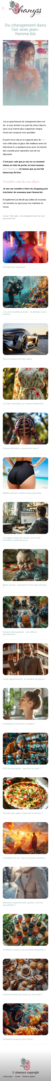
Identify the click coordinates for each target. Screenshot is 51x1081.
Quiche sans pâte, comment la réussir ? (23, 813)
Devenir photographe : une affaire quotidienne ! (20, 633)
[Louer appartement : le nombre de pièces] (25, 659)
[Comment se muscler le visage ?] (25, 704)
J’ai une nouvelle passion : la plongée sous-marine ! (25, 313)
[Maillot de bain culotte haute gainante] (25, 473)
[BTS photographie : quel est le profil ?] (25, 749)
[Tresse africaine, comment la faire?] (25, 428)
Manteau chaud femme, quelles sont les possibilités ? (23, 903)
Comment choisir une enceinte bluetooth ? (24, 949)
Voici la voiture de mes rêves (17, 359)
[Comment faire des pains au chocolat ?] (25, 975)
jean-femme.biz (11, 169)
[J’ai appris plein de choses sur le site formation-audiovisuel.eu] (25, 518)
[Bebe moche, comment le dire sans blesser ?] (25, 565)
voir (43, 140)
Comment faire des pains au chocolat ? (22, 994)
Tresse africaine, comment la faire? (21, 448)
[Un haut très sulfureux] (25, 247)
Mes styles (14, 216)
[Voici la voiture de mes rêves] (25, 339)
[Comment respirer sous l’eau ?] (25, 1019)
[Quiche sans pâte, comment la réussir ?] (25, 793)
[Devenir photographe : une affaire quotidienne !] (25, 612)
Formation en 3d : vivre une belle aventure (24, 858)
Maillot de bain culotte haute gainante (22, 493)
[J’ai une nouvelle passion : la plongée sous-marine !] (25, 292)
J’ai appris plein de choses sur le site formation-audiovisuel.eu (22, 539)
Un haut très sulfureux (14, 267)
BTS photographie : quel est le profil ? (22, 768)
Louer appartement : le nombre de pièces (24, 679)
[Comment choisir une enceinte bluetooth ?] (25, 930)
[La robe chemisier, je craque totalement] (25, 384)
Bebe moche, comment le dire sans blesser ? (25, 586)
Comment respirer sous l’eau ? (18, 1039)
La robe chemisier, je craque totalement (23, 403)
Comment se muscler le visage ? (19, 723)
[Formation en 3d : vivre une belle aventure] (25, 838)
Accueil (5, 216)
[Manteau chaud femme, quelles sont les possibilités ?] (25, 883)
